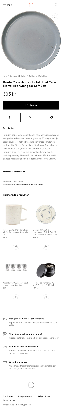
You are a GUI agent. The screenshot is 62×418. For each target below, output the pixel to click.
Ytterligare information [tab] (14, 172)
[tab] (31, 146)
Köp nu (33, 105)
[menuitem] (8, 396)
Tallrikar (32, 76)
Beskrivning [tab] (8, 128)
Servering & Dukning (18, 76)
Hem (5, 76)
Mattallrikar (42, 76)
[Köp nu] (16, 247)
